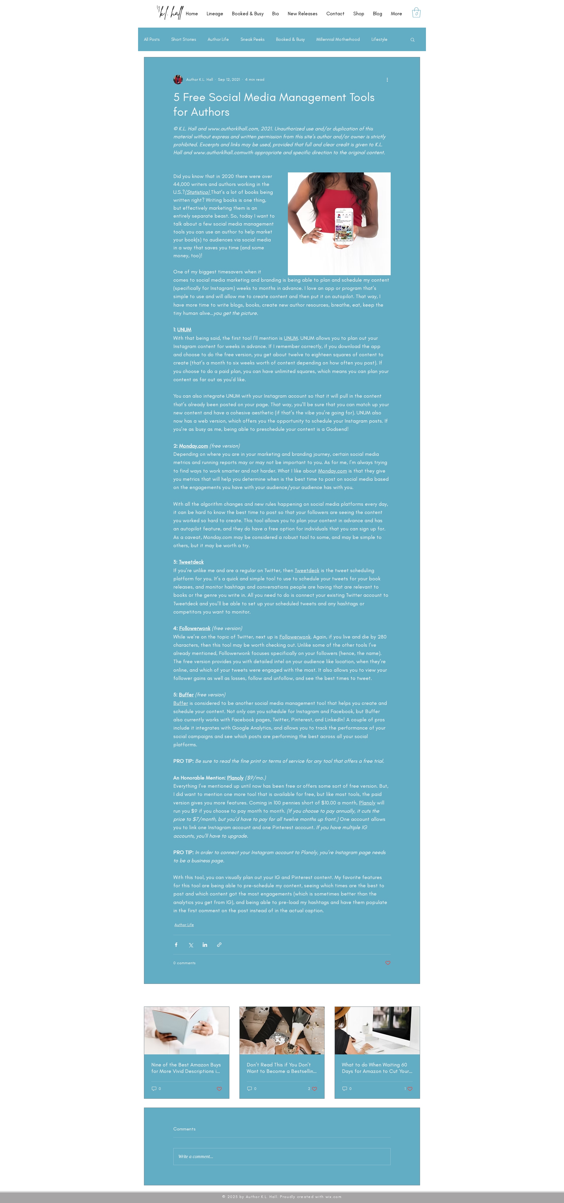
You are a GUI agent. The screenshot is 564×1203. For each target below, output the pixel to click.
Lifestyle (379, 39)
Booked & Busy (290, 39)
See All (413, 995)
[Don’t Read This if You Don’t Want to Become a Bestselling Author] (282, 1030)
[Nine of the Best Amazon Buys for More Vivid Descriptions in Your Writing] (186, 1030)
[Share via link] (219, 944)
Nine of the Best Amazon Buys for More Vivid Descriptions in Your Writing (186, 1067)
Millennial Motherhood (338, 39)
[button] (416, 12)
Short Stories (183, 39)
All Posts (152, 39)
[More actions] (387, 79)
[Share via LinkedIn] (205, 944)
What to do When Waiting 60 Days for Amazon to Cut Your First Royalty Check (375, 1067)
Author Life (218, 39)
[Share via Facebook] (176, 944)
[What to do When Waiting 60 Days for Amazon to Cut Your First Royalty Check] (377, 1030)
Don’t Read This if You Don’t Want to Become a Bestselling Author (281, 1067)
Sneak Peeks (252, 39)
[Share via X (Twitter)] (190, 944)
